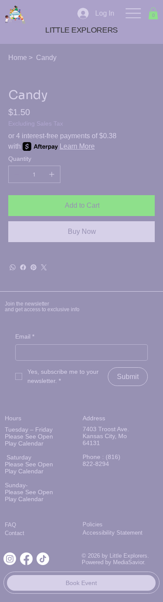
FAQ (10, 525)
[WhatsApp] (12, 267)
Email (24, 336)
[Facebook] (23, 267)
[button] (153, 13)
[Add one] (51, 174)
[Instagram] (9, 558)
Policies (93, 524)
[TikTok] (43, 558)
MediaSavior (128, 562)
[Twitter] (44, 267)
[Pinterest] (33, 267)
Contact (14, 533)
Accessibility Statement (113, 532)
